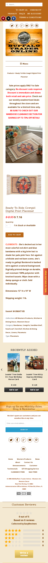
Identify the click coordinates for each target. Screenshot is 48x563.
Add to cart (13, 390)
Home (10, 459)
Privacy (12, 14)
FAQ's (22, 14)
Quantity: (10, 222)
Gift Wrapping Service (30, 469)
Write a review (24, 554)
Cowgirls (26, 325)
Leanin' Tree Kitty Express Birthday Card (34, 376)
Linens (14, 332)
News (37, 459)
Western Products (24, 459)
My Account (34, 14)
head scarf (10, 329)
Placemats (22, 332)
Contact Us (28, 462)
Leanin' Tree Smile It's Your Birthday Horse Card (13, 376)
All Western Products (24, 318)
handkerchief (36, 325)
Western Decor (23, 322)
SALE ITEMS (33, 472)
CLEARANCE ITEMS (18, 472)
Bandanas (18, 325)
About (17, 462)
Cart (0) (22, 10)
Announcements (19, 466)
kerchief (18, 329)
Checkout (35, 10)
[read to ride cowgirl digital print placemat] (24, 145)
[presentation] (1, 369)
